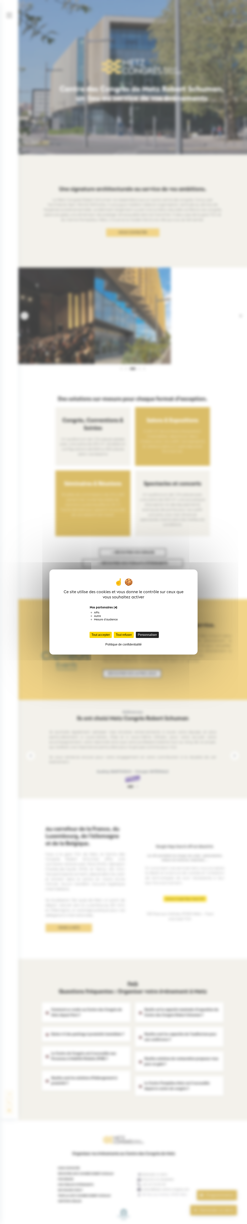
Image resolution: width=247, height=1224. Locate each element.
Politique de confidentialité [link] (123, 644)
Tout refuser (124, 634)
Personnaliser (147, 634)
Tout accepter (100, 634)
